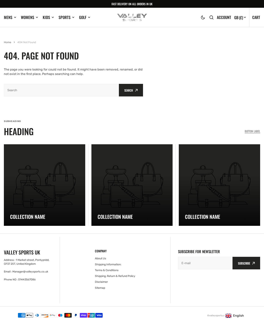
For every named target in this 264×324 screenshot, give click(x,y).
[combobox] (61, 90)
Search (128, 90)
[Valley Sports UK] (132, 17)
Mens (8, 17)
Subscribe (244, 263)
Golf (82, 17)
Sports (65, 17)
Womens (27, 17)
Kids (46, 17)
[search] (211, 17)
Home (7, 42)
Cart (256, 17)
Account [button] (224, 17)
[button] (203, 17)
